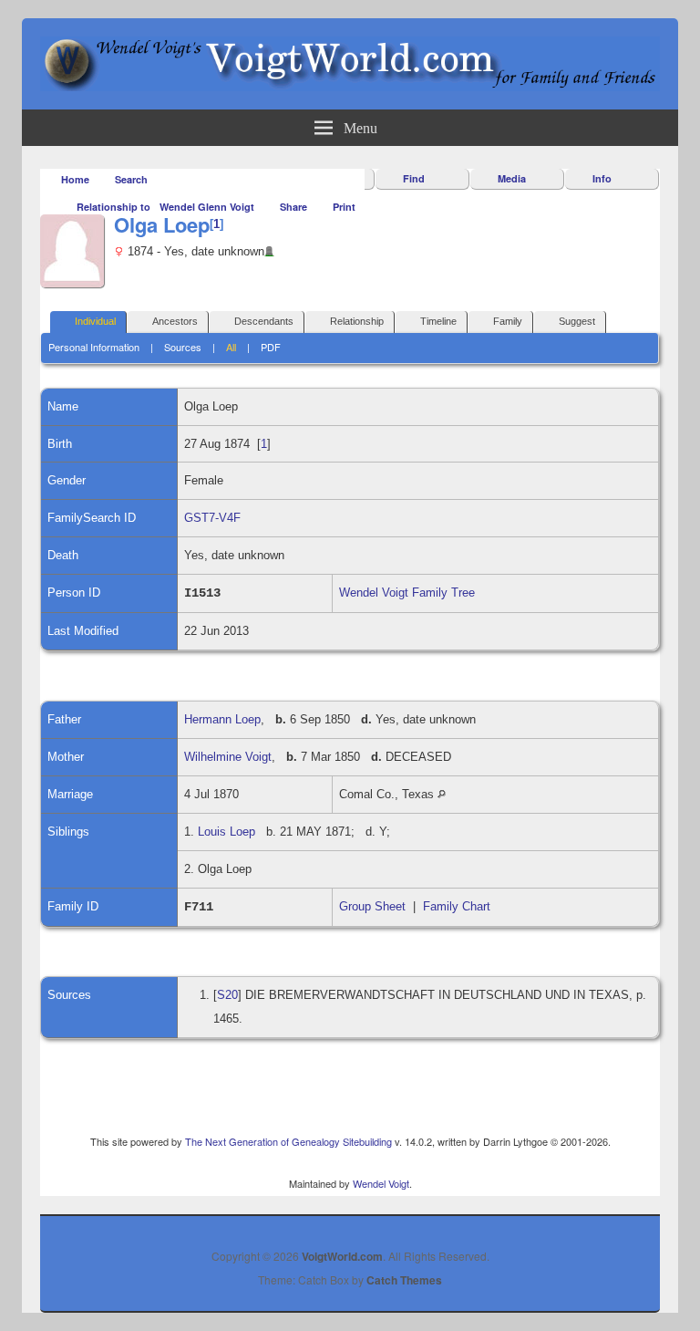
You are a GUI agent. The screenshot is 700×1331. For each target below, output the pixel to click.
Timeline (438, 321)
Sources (182, 346)
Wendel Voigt (381, 1183)
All (231, 346)
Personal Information (93, 346)
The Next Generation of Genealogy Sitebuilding (288, 1141)
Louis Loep (226, 831)
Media (512, 178)
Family (507, 321)
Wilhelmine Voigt (228, 757)
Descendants (263, 321)
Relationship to (113, 206)
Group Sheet (372, 906)
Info (602, 178)
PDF (271, 346)
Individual (95, 321)
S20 (227, 995)
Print (344, 206)
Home (75, 179)
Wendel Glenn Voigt (207, 206)
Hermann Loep (222, 719)
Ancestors (175, 321)
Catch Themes (404, 1280)
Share (293, 206)
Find (414, 178)
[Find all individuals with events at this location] (442, 794)
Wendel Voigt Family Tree (407, 592)
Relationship (357, 321)
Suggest (577, 321)
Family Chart (456, 906)
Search (131, 179)
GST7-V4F (212, 518)
